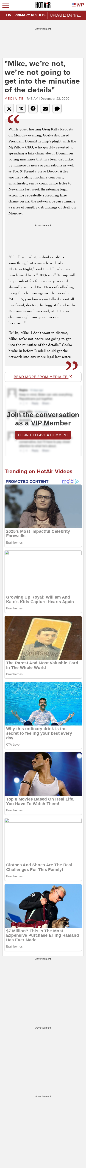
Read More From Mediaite (41, 377)
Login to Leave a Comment (43, 435)
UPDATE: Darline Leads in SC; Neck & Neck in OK (66, 15)
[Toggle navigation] (5, 5)
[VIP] (78, 5)
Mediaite (15, 99)
